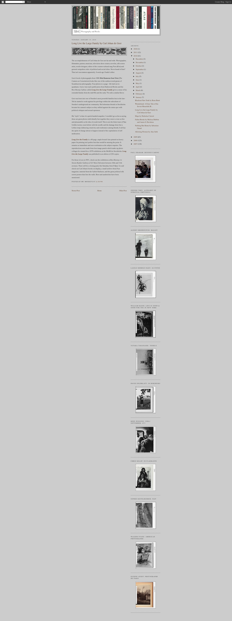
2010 (136, 56)
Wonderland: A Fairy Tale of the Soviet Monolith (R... (146, 105)
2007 (136, 144)
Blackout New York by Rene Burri (147, 100)
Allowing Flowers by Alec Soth (146, 131)
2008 (136, 140)
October (139, 66)
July (137, 76)
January (139, 97)
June (137, 80)
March (138, 90)
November (140, 62)
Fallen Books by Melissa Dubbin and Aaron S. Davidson (147, 120)
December (139, 59)
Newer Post (76, 190)
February (139, 94)
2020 (136, 49)
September (140, 69)
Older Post (123, 190)
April (138, 87)
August (138, 73)
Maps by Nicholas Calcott (144, 116)
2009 (136, 137)
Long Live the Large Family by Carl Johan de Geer (97, 43)
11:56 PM (99, 181)
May (137, 83)
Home (99, 190)
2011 (136, 52)
